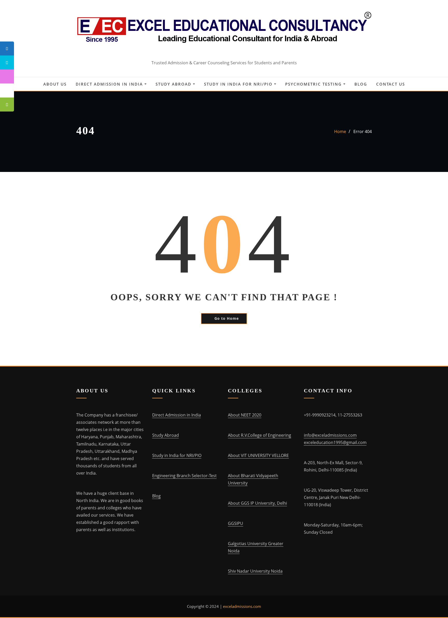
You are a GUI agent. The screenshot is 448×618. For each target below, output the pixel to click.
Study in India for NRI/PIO (239, 84)
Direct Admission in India (110, 84)
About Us (55, 84)
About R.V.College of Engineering (259, 435)
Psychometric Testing (314, 84)
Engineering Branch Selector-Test (184, 475)
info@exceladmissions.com (330, 435)
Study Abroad (174, 84)
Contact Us (390, 84)
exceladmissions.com (242, 606)
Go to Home (226, 318)
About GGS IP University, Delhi (257, 503)
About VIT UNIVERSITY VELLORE (258, 455)
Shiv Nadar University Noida (255, 571)
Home (340, 131)
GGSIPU (235, 523)
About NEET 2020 (244, 415)
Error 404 (362, 131)
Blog (360, 84)
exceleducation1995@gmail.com (335, 442)
